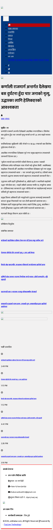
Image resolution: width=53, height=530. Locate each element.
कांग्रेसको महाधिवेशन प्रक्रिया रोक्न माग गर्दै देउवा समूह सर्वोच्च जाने (22, 240)
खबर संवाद (5, 119)
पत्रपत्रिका (11, 60)
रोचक (46, 60)
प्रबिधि (35, 60)
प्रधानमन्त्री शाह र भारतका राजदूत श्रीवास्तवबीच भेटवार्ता (19, 291)
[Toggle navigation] (6, 18)
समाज (10, 35)
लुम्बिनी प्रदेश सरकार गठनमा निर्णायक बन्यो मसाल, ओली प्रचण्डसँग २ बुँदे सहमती (21, 418)
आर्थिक (10, 42)
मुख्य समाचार (13, 28)
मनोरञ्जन (11, 53)
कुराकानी (19, 60)
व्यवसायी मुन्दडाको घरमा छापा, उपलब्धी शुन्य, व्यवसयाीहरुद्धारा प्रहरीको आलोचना (22, 456)
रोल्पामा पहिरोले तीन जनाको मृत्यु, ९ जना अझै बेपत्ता (17, 252)
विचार (10, 39)
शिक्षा (31, 60)
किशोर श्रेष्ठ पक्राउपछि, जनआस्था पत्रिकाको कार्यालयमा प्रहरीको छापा (23, 264)
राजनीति (11, 32)
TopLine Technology (12, 524)
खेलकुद (11, 46)
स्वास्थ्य (26, 60)
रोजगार (41, 60)
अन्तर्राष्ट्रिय (12, 49)
